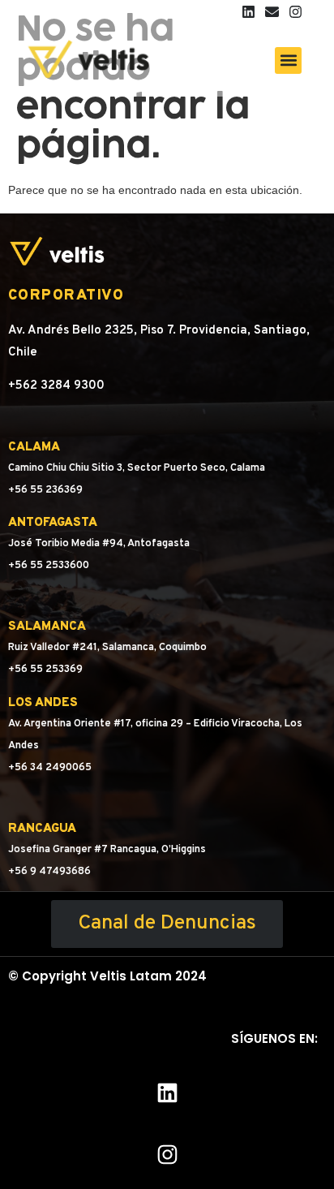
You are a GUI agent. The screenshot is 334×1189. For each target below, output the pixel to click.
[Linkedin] (248, 12)
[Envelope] (272, 12)
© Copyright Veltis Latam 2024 (107, 975)
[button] (288, 60)
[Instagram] (295, 12)
